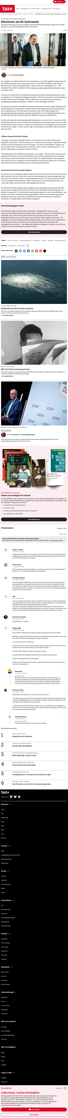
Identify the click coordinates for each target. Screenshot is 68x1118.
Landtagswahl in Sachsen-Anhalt (10, 855)
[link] (18, 8)
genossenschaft (5, 909)
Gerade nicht (59, 1088)
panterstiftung (5, 921)
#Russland (51, 240)
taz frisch (3, 976)
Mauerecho (4, 951)
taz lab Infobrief (5, 984)
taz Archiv (4, 1039)
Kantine (3, 1056)
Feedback (4, 1078)
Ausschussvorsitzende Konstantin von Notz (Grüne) (19, 113)
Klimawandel (4, 863)
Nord (2, 834)
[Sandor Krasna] (6, 565)
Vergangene (4, 1009)
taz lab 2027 (4, 1013)
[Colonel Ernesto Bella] (6, 617)
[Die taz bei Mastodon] (11, 797)
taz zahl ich (4, 913)
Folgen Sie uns (5, 797)
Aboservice (4, 1082)
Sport (2, 826)
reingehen (4, 959)
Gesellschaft (4, 817)
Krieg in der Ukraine (28, 14)
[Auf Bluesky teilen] (24, 251)
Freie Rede (4, 955)
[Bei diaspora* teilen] (36, 251)
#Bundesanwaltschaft (26, 240)
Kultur (3, 821)
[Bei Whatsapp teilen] (32, 251)
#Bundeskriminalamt (60, 240)
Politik (10, 14)
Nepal (2, 851)
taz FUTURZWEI (5, 1031)
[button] (65, 1)
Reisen (3, 1052)
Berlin (2, 830)
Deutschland (17, 14)
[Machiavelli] (10, 672)
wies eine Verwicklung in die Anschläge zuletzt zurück (38, 188)
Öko (2, 813)
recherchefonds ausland (8, 917)
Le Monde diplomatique (7, 1035)
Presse (3, 892)
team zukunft (5, 972)
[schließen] (65, 1088)
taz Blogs (3, 1027)
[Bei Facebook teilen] (28, 251)
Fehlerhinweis (21, 245)
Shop (2, 1061)
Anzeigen (3, 1065)
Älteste (65, 528)
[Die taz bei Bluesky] (15, 797)
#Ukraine (44, 240)
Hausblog (3, 880)
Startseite (3, 14)
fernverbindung (5, 943)
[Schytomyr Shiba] (6, 690)
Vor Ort (3, 1001)
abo (2, 905)
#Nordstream (36, 240)
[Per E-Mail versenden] (16, 251)
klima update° (5, 947)
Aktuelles (3, 876)
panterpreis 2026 (6, 926)
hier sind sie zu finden (56, 540)
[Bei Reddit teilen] (40, 251)
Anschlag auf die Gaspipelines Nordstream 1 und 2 (47, 88)
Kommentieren (12, 245)
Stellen (3, 888)
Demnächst (4, 997)
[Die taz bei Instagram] (19, 797)
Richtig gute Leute (6, 859)
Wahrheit (3, 838)
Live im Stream (5, 1005)
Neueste (60, 528)
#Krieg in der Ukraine (13, 240)
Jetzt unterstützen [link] (34, 232)
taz (5, 792)
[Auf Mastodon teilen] (20, 251)
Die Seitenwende (6, 884)
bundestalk (4, 939)
